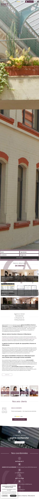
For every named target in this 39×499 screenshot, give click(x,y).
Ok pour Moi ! (13, 495)
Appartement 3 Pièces (7, 306)
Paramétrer (5, 495)
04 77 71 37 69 (19, 478)
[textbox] (29, 252)
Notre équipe (5, 392)
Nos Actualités (15, 392)
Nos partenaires (24, 392)
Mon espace (30, 1)
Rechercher (19, 257)
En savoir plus (19, 442)
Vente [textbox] (2, 252)
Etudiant (33, 392)
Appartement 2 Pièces (7, 278)
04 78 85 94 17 (19, 461)
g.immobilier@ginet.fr (19, 472)
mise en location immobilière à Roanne (10, 338)
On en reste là (12, 485)
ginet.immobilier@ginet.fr (19, 489)
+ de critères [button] (35, 259)
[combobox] (9, 252)
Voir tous (19, 419)
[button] (3, 412)
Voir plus (7, 374)
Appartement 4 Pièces (7, 292)
